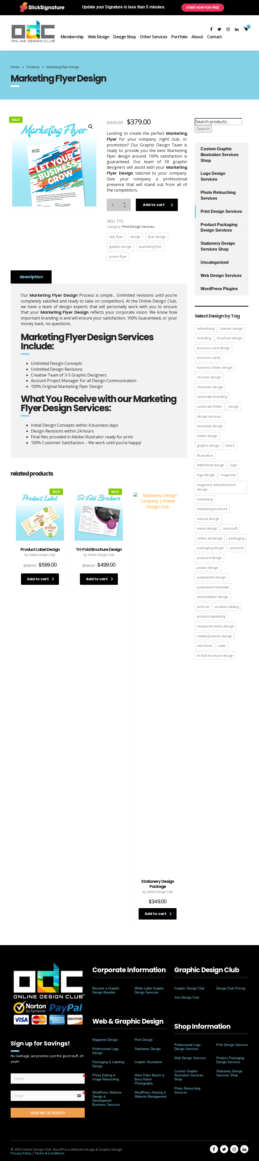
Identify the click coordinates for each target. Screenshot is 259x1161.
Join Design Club (186, 997)
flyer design (157, 236)
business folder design (214, 367)
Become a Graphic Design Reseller (106, 990)
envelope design (210, 426)
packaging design (210, 548)
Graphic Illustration (148, 1062)
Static (222, 645)
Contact (214, 37)
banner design (231, 328)
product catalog (227, 606)
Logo (233, 465)
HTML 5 (230, 445)
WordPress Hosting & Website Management (150, 1094)
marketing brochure (212, 509)
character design (210, 387)
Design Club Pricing (230, 988)
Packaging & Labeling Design (108, 1064)
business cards (209, 357)
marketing (204, 499)
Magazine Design (105, 1040)
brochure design (229, 338)
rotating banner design (214, 636)
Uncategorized (215, 262)
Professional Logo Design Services (187, 1047)
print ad (203, 606)
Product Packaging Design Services (219, 227)
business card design (213, 348)
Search (203, 129)
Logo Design (206, 475)
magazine (228, 475)
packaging (236, 538)
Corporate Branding (212, 396)
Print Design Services (138, 226)
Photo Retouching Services (218, 195)
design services (209, 416)
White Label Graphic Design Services (149, 990)
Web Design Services (221, 275)
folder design (207, 436)
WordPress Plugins (219, 289)
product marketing (211, 616)
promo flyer (118, 256)
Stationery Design (148, 1049)
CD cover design (209, 377)
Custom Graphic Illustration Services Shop (220, 155)
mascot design (208, 518)
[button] (90, 126)
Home (15, 67)
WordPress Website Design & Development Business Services (106, 1099)
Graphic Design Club (189, 988)
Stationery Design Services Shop (218, 246)
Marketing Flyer (150, 246)
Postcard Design (209, 557)
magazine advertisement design (216, 487)
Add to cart (154, 204)
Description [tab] (31, 277)
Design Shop (124, 37)
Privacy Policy (21, 1153)
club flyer (116, 236)
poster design (207, 567)
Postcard (237, 548)
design (135, 236)
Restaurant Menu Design (215, 626)
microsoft (230, 528)
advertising (205, 328)
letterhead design (210, 465)
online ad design (210, 538)
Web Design (99, 37)
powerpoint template (213, 587)
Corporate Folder (209, 406)
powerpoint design (211, 577)
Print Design (144, 1040)
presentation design (212, 596)
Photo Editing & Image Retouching (105, 1077)
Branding (204, 338)
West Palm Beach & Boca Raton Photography (149, 1079)
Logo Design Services (213, 176)
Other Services (153, 37)
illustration (205, 455)
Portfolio (179, 37)
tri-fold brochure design (215, 655)
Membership (72, 37)
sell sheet (204, 645)
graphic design (120, 246)
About (197, 37)
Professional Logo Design (105, 1051)
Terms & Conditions (49, 1153)
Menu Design (207, 528)
